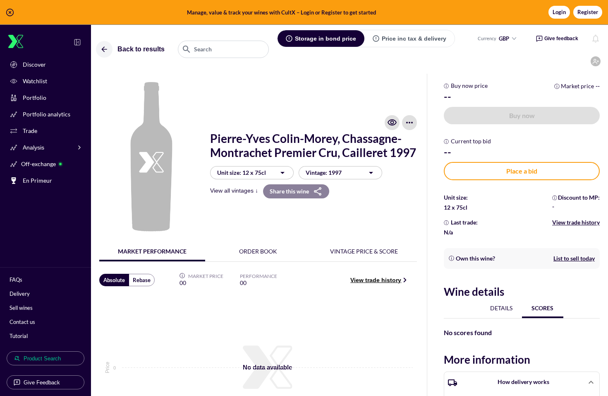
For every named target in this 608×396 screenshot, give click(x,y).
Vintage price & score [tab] (364, 251)
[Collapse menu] (77, 42)
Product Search (42, 358)
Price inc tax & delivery (414, 38)
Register (587, 12)
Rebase (142, 280)
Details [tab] (501, 307)
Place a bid (521, 171)
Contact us (22, 322)
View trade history (375, 280)
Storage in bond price (325, 38)
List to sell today (574, 258)
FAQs (16, 279)
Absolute (114, 280)
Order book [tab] (258, 251)
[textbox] (223, 49)
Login (559, 12)
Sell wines (21, 307)
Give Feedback (42, 382)
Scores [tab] (542, 307)
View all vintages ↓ (234, 190)
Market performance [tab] (152, 251)
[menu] (409, 122)
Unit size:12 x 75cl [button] (241, 172)
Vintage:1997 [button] (324, 172)
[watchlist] (392, 122)
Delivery (20, 293)
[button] (304, 12)
